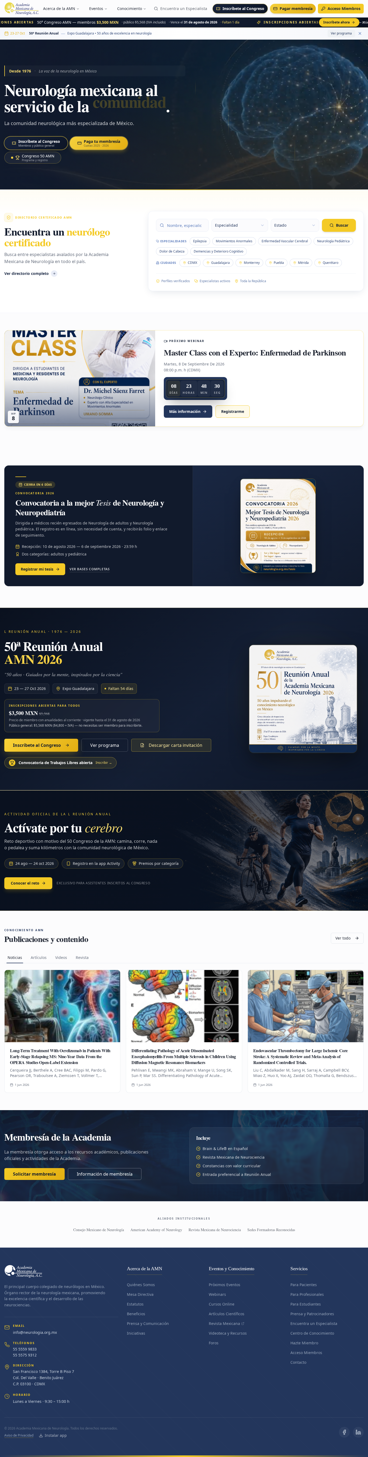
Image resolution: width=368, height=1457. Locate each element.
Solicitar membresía (34, 1174)
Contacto (298, 1362)
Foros (213, 1342)
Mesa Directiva (140, 1294)
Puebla (279, 262)
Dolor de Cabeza (172, 251)
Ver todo (342, 938)
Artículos (39, 957)
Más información (184, 411)
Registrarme (232, 411)
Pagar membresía (296, 8)
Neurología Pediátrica (333, 241)
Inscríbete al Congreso (243, 8)
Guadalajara (220, 262)
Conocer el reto (25, 883)
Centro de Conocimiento (312, 1333)
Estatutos (135, 1304)
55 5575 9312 (25, 1355)
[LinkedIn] (358, 1432)
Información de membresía (105, 1174)
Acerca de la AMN (59, 8)
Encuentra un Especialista (183, 8)
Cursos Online (221, 1304)
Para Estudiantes (305, 1304)
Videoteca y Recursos (228, 1333)
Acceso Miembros (344, 8)
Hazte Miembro (304, 1342)
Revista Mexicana (224, 1323)
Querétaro (330, 262)
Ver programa (341, 33)
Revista (82, 957)
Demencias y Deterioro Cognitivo (218, 251)
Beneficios (136, 1313)
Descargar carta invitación (175, 745)
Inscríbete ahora (336, 22)
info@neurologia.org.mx (35, 1332)
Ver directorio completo (26, 273)
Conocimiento (129, 8)
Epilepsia (200, 241)
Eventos (96, 8)
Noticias (15, 957)
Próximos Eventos (224, 1284)
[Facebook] (344, 1432)
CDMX (192, 262)
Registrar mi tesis (37, 569)
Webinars (217, 1294)
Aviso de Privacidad (18, 1435)
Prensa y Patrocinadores (312, 1313)
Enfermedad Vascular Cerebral (285, 241)
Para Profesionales (307, 1294)
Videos (61, 957)
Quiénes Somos (141, 1284)
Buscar (342, 225)
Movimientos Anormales (234, 241)
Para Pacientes (303, 1284)
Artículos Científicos (226, 1313)
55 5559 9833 (25, 1349)
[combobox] (239, 225)
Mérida (303, 262)
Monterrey (252, 262)
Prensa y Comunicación (148, 1323)
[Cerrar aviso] (363, 22)
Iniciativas (136, 1333)
